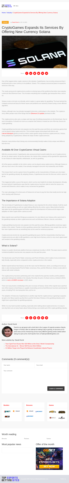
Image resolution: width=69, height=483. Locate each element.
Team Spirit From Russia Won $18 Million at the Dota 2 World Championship (29, 344)
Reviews (26, 438)
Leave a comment (56, 388)
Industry (5, 22)
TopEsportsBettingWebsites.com (39, 479)
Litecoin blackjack (7, 133)
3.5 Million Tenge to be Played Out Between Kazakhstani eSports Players (28, 348)
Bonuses (4, 438)
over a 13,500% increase (15, 280)
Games (49, 438)
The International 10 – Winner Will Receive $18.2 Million (23, 346)
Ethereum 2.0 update (37, 113)
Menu (17, 6)
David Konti (15, 22)
